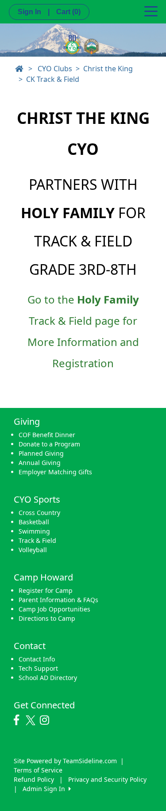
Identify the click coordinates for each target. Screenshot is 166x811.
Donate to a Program (49, 444)
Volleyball (33, 550)
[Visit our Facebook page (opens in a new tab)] (18, 720)
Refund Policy (34, 779)
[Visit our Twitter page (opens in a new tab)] (31, 720)
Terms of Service (38, 770)
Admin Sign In (46, 788)
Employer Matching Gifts (55, 472)
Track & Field (37, 540)
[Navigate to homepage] (19, 68)
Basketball (34, 522)
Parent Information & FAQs (58, 600)
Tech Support (38, 668)
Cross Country (39, 512)
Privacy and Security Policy (107, 779)
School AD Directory (48, 677)
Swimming (34, 531)
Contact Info (37, 659)
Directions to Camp (47, 618)
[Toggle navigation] (151, 10)
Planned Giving (41, 453)
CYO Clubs (55, 68)
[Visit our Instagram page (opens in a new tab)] (47, 720)
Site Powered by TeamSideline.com (65, 761)
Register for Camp (46, 590)
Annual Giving (40, 462)
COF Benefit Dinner (47, 434)
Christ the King (108, 68)
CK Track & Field (52, 79)
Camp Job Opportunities (54, 609)
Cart (68, 11)
